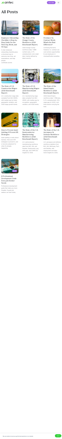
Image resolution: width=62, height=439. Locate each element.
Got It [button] (58, 435)
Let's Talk (51, 2)
